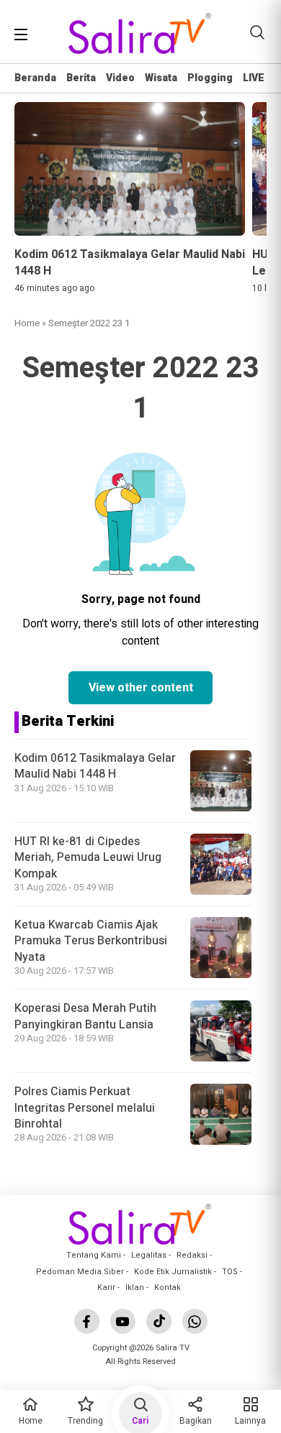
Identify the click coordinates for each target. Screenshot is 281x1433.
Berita (81, 78)
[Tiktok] (158, 1321)
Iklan (134, 1287)
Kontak (167, 1287)
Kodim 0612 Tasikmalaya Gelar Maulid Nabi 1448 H (95, 766)
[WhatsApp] (195, 1321)
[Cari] (257, 32)
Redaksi (192, 1255)
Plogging (210, 78)
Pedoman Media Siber (80, 1271)
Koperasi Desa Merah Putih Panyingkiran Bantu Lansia (85, 1016)
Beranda (35, 78)
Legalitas (148, 1255)
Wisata (161, 78)
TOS (230, 1271)
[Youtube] (122, 1321)
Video (120, 78)
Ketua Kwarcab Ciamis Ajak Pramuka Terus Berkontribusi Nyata (90, 941)
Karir (106, 1287)
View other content (141, 687)
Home (27, 323)
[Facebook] (86, 1321)
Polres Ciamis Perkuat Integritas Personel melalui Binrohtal (84, 1108)
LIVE (253, 78)
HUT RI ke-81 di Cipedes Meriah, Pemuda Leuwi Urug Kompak (87, 858)
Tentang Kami (93, 1255)
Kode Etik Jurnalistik (173, 1271)
